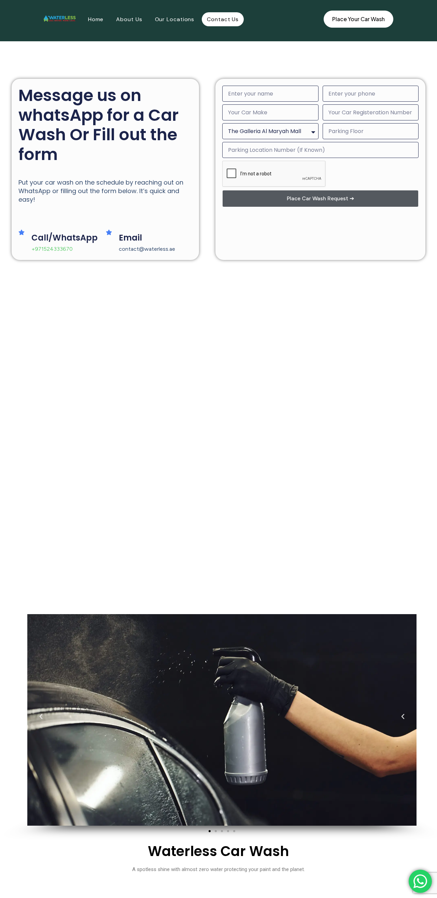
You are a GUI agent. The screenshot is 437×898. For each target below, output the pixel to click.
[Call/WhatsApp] (21, 232)
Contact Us (223, 19)
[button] (44, 720)
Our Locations (175, 19)
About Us (129, 19)
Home (96, 19)
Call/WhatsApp (64, 237)
